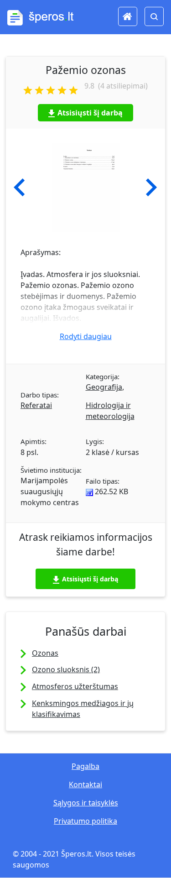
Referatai (36, 405)
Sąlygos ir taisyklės (85, 803)
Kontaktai (85, 784)
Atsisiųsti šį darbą (90, 113)
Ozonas (45, 653)
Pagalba (85, 766)
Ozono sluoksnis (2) (66, 669)
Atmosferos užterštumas (75, 686)
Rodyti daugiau (86, 336)
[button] (19, 187)
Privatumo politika (85, 821)
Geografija (104, 387)
